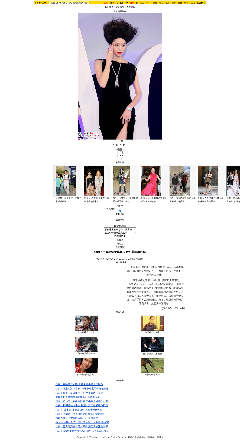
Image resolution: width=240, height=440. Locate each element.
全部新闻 (150, 437)
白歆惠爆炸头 (120, 11)
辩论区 (120, 243)
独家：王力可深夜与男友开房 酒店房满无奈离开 (82, 426)
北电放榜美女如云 (86, 332)
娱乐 (122, 3)
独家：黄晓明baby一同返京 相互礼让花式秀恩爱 (82, 430)
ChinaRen (61, 3)
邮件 (180, 3)
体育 (112, 3)
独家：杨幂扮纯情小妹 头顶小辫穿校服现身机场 (82, 405)
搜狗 (86, 3)
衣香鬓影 (131, 7)
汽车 (142, 3)
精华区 (120, 240)
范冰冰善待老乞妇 (86, 353)
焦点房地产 (78, 3)
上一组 (120, 141)
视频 (167, 3)
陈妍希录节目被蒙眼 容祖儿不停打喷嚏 (77, 418)
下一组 (120, 159)
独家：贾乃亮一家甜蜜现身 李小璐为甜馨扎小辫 (82, 401)
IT (137, 3)
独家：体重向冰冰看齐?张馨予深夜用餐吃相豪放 (82, 388)
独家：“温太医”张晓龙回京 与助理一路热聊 (79, 409)
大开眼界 (120, 7)
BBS (193, 3)
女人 (161, 3)
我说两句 (201, 3)
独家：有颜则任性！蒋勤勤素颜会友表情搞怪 (80, 413)
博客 (186, 3)
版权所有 (141, 437)
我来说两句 (101, 259)
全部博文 (159, 437)
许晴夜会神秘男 (152, 332)
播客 (174, 3)
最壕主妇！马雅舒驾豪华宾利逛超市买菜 (78, 397)
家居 (155, 3)
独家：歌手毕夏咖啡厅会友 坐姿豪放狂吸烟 (79, 392)
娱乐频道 (109, 7)
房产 (148, 3)
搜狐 (53, 3)
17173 (69, 3)
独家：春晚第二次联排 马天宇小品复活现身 (79, 384)
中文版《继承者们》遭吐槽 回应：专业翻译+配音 (82, 422)
